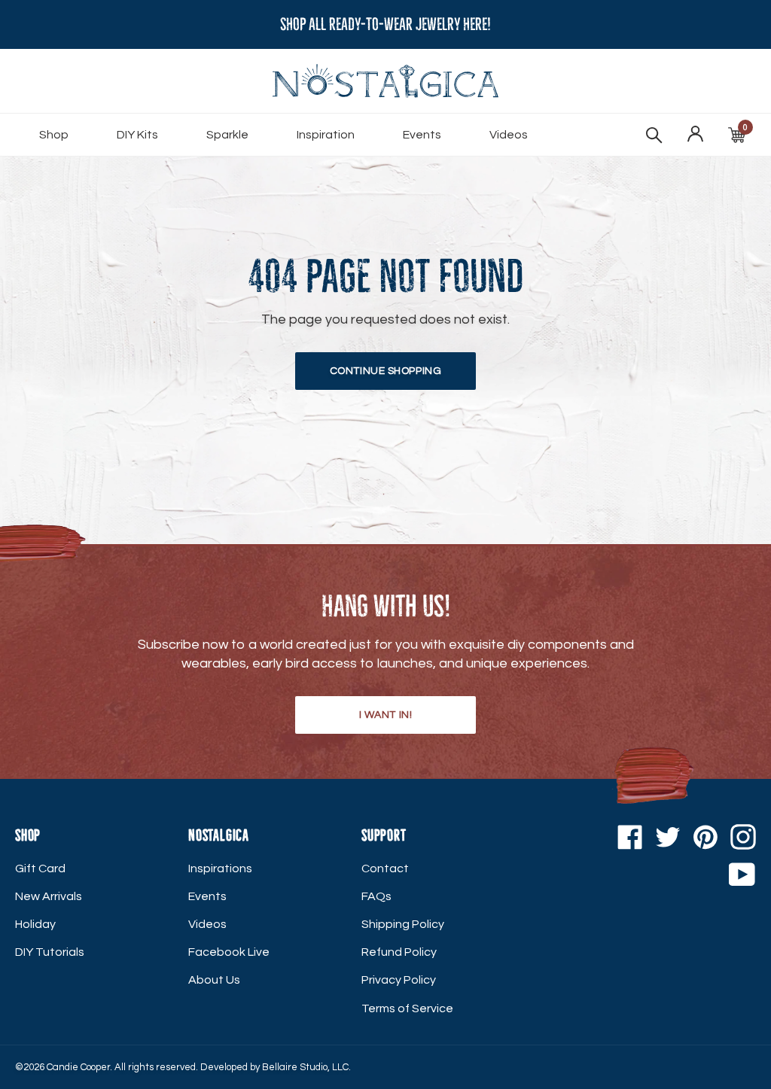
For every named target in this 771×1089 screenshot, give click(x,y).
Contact (385, 868)
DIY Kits (137, 135)
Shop (54, 135)
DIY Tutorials (49, 952)
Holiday (35, 924)
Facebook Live (229, 952)
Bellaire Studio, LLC (305, 1067)
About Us (214, 980)
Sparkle (227, 135)
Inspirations (220, 868)
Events (422, 135)
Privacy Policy (398, 980)
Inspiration (326, 135)
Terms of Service (407, 1008)
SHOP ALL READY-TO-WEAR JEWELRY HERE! (385, 24)
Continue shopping (386, 371)
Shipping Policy (402, 924)
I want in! (386, 715)
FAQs (376, 896)
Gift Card (40, 868)
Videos (508, 135)
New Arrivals (48, 896)
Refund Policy (399, 952)
